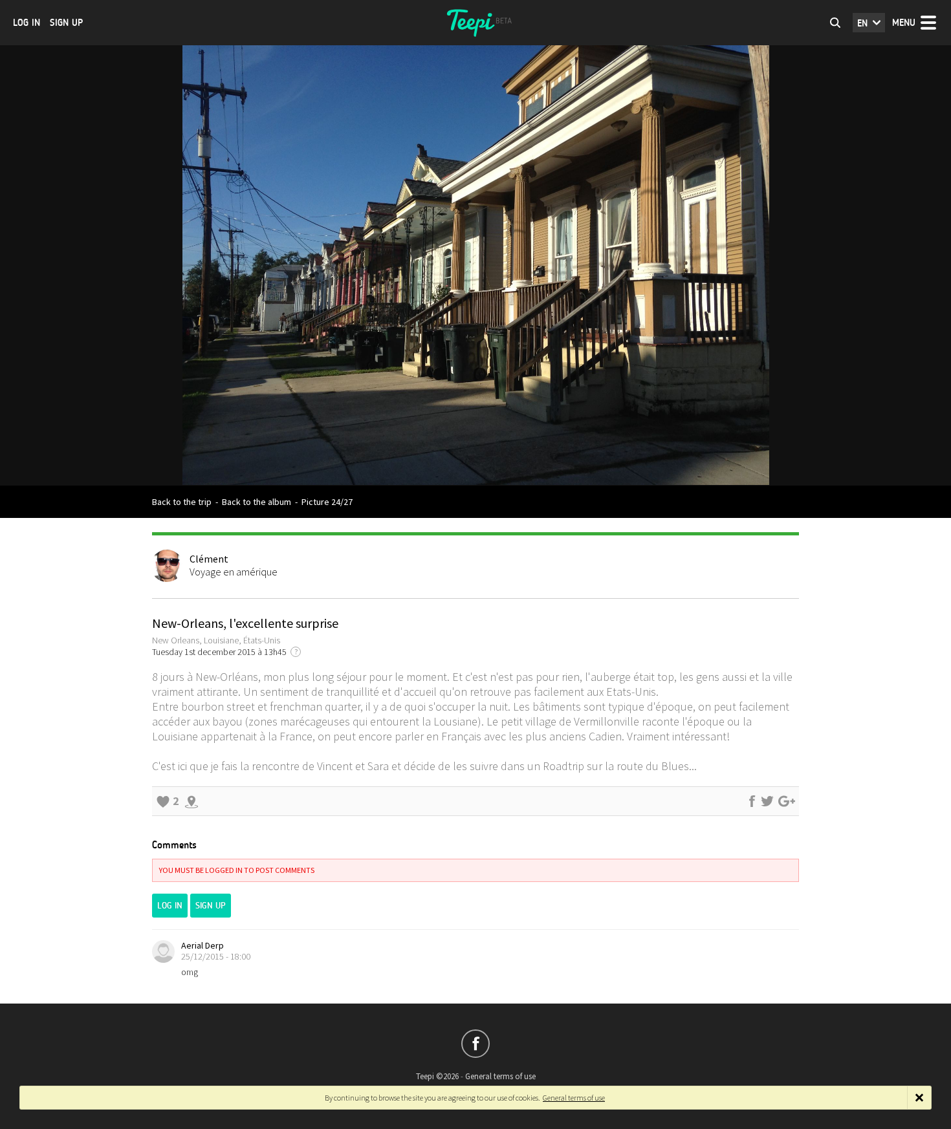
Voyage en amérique (234, 571)
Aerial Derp (202, 945)
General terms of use (500, 1076)
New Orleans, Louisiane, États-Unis (216, 640)
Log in (26, 22)
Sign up (66, 22)
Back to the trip (182, 502)
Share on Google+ (787, 801)
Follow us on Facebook (475, 1043)
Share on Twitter (767, 801)
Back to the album (256, 502)
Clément (209, 558)
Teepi (475, 22)
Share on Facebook (752, 801)
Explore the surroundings (191, 801)
